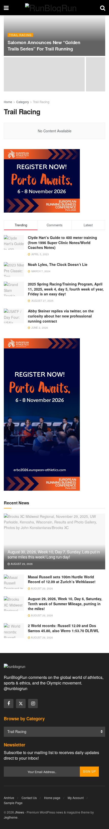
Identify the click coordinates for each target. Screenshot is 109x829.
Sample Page (13, 803)
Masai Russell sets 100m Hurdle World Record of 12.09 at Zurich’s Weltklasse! (62, 579)
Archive (9, 797)
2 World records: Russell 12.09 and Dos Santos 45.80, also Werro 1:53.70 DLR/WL (63, 628)
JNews (19, 812)
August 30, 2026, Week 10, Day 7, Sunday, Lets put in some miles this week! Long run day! (54, 554)
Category (22, 102)
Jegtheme (10, 817)
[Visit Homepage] (54, 7)
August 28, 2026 (41, 637)
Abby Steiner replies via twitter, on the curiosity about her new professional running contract (61, 315)
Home (8, 102)
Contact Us (29, 797)
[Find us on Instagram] (33, 703)
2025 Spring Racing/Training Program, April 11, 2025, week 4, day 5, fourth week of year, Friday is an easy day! (66, 288)
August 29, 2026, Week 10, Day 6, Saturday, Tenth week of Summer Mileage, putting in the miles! (65, 603)
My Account (76, 797)
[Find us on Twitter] (21, 703)
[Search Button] (102, 7)
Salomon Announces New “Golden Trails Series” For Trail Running (44, 45)
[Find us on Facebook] (8, 703)
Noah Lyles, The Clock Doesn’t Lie (57, 264)
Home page (52, 797)
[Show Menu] (6, 7)
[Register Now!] (42, 180)
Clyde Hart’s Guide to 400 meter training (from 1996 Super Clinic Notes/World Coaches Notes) (62, 242)
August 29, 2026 (21, 564)
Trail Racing (20, 35)
